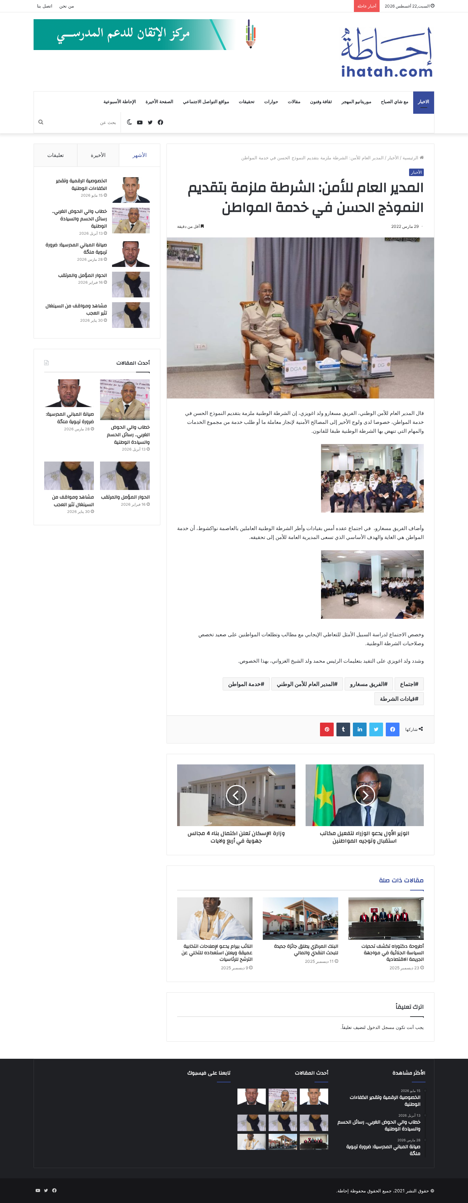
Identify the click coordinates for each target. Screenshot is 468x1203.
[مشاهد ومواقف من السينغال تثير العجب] (131, 315)
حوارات (271, 101)
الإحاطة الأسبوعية (119, 101)
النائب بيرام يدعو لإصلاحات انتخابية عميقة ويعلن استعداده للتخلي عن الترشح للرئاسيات (217, 953)
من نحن (66, 6)
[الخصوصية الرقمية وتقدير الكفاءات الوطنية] (131, 190)
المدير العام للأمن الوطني (305, 683)
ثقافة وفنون (321, 101)
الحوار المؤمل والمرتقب (82, 275)
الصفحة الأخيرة (159, 101)
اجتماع (407, 683)
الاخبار (423, 101)
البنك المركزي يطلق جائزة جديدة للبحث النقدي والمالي (306, 949)
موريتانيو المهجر (356, 101)
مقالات (294, 101)
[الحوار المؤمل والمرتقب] (131, 284)
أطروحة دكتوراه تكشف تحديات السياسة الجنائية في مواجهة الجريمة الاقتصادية (392, 953)
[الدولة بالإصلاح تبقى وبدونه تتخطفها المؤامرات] (251, 1123)
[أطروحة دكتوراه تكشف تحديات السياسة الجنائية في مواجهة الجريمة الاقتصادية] (386, 918)
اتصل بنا (44, 6)
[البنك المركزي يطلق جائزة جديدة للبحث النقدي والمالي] (300, 918)
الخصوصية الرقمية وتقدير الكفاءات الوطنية (81, 184)
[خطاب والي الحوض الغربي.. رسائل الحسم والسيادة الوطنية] (131, 220)
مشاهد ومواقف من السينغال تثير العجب (76, 310)
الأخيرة (98, 155)
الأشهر (140, 155)
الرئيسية (411, 157)
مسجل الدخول (380, 1027)
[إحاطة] (386, 51)
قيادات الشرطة (397, 698)
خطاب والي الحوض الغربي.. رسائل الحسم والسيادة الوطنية (79, 219)
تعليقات (55, 155)
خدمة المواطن (244, 683)
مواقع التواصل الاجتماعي (206, 101)
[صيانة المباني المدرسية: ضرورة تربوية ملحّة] (131, 254)
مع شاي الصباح (394, 101)
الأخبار (393, 157)
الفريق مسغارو (367, 683)
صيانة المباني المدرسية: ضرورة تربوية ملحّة (76, 249)
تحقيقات (247, 101)
